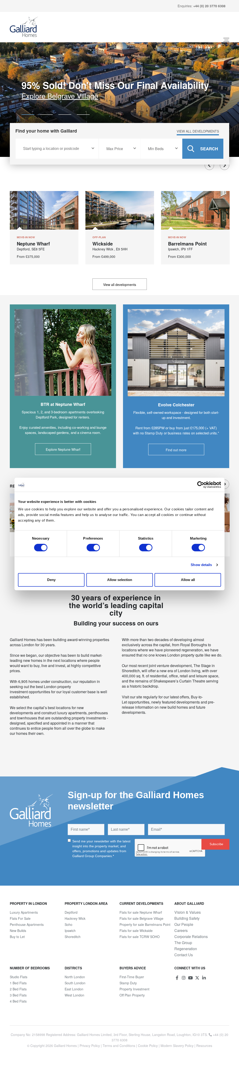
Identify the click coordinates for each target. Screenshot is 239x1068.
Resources (204, 1045)
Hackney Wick (75, 918)
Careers (181, 930)
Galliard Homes (65, 1045)
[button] (27, 114)
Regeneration (185, 948)
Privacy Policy (90, 1045)
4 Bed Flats (18, 1001)
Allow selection (119, 580)
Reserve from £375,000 (58, 96)
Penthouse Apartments (27, 924)
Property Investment (134, 989)
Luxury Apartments (24, 912)
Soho (68, 924)
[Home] (24, 27)
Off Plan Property (132, 995)
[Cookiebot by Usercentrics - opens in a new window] (200, 484)
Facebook (176, 977)
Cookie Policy (148, 1045)
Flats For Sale (20, 918)
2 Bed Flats (18, 989)
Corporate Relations (191, 936)
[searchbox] (56, 148)
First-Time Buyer (132, 976)
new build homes (174, 707)
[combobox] (57, 148)
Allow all (188, 580)
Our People (183, 924)
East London (74, 989)
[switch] (93, 547)
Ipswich (70, 930)
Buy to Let (17, 936)
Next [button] (224, 165)
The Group (183, 942)
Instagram (183, 977)
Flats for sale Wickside (136, 930)
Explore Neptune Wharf (63, 449)
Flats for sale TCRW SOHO (140, 936)
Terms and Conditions (119, 1045)
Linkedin (204, 977)
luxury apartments (72, 712)
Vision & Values (187, 912)
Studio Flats (18, 976)
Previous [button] (209, 165)
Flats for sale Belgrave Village (141, 918)
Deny (51, 580)
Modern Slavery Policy (177, 1045)
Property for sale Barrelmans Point (145, 924)
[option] (119, 99)
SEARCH (209, 149)
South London (75, 983)
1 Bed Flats (18, 983)
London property (180, 655)
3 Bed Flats (18, 995)
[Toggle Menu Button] (226, 40)
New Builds (18, 930)
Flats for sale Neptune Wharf (141, 912)
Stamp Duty (128, 983)
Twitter (197, 977)
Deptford (71, 912)
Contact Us (183, 954)
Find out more (176, 449)
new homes (32, 660)
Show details (201, 565)
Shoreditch (73, 936)
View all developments (198, 131)
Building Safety (187, 918)
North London (75, 976)
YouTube (190, 977)
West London (74, 995)
